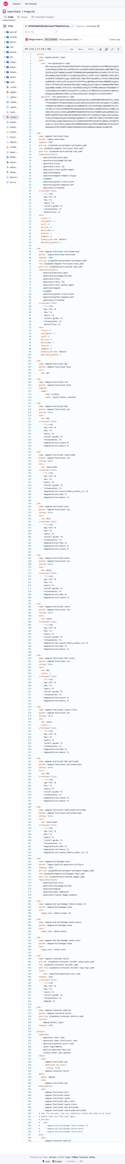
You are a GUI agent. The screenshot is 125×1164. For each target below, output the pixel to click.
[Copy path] (98, 26)
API (81, 1161)
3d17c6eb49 (51, 39)
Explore (16, 3)
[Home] (6, 4)
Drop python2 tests (68, 39)
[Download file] (100, 49)
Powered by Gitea (39, 1157)
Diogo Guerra (36, 39)
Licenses (70, 1161)
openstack (14, 11)
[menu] (46, 1161)
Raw (71, 49)
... (81, 39)
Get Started (31, 3)
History (91, 49)
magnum (29, 11)
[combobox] (40, 32)
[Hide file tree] (4, 26)
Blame (80, 49)
